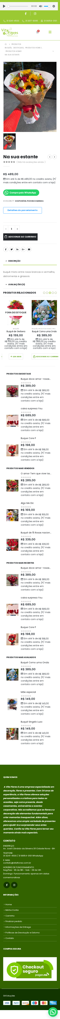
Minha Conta (12, 910)
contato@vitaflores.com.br (17, 862)
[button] (44, 293)
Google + (23, 249)
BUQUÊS (6, 329)
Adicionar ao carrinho (22, 236)
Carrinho (10, 915)
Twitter (11, 249)
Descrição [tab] (14, 260)
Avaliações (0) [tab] (16, 284)
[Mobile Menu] (50, 32)
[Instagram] (35, 13)
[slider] (18, 6)
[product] (15, 312)
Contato (9, 938)
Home (8, 904)
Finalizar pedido (13, 921)
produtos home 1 (16, 329)
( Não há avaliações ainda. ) (31, 162)
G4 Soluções (9, 996)
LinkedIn (17, 249)
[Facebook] (25, 13)
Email (29, 249)
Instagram (14, 885)
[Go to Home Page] (6, 44)
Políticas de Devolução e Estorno (22, 932)
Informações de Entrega (18, 927)
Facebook (5, 249)
